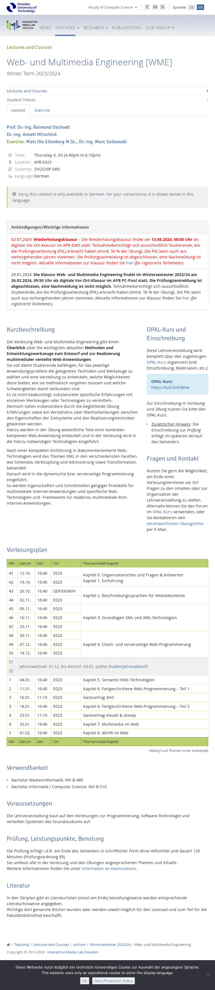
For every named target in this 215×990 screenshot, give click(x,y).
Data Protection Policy (113, 981)
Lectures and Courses (27, 91)
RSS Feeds (162, 7)
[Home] (8, 944)
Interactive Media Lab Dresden (22, 25)
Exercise (42, 110)
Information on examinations (109, 868)
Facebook (147, 7)
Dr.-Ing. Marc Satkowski (103, 142)
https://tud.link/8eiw (170, 384)
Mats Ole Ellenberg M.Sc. (51, 142)
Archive (79, 944)
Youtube (155, 7)
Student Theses (21, 99)
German (96, 194)
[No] (208, 975)
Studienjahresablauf (127, 666)
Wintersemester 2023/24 (110, 944)
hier (130, 262)
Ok (84, 981)
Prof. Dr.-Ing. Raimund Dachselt (38, 127)
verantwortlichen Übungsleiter (175, 523)
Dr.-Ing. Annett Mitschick (32, 134)
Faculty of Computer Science (110, 7)
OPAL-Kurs (156, 362)
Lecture (18, 110)
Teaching (21, 944)
